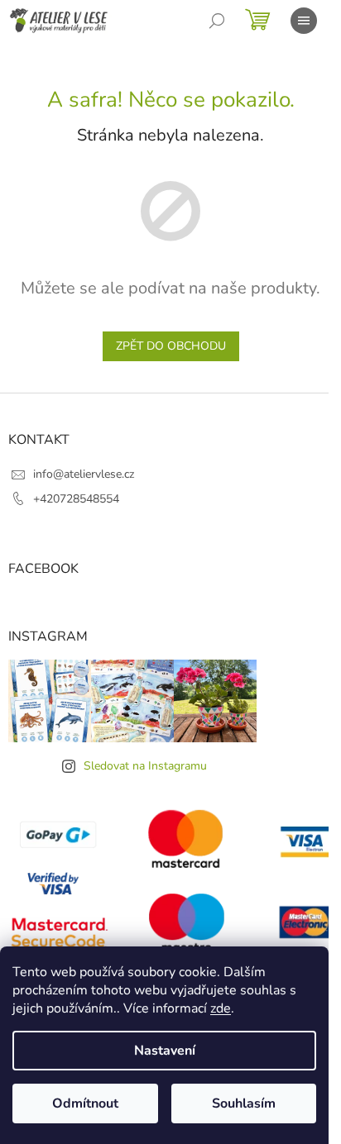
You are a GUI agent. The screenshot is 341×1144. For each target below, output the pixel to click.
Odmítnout (85, 1103)
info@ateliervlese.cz (83, 474)
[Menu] (303, 20)
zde (220, 1008)
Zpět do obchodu (171, 346)
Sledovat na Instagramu (145, 766)
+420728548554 (76, 499)
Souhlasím (244, 1103)
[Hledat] (216, 20)
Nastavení (164, 1051)
